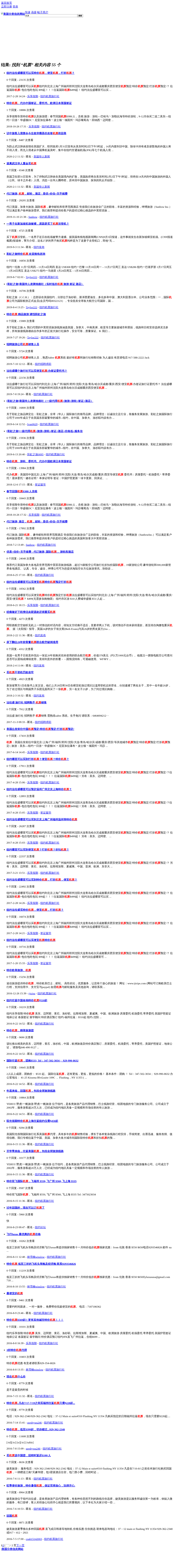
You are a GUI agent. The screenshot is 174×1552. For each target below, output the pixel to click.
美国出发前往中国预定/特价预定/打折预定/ (40, 728)
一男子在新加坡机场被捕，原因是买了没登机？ (38, 223)
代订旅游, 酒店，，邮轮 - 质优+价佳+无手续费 (37, 521)
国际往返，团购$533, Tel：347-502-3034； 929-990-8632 (42, 1060)
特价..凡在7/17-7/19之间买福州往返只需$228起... (41, 1403)
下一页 (20, 1545)
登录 (15, 6)
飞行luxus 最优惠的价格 (24, 1234)
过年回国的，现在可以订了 (26, 1207)
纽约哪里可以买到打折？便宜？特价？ (38, 759)
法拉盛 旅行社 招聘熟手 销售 (27, 702)
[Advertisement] (87, 40)
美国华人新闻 (42, 156)
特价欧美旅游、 (19, 970)
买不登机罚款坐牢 (20, 672)
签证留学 (40, 484)
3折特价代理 (17, 1349)
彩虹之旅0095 (35, 454)
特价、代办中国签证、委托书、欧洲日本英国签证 (39, 103)
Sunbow (32, 216)
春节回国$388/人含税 (22, 491)
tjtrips (32, 993)
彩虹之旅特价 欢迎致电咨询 (26, 253)
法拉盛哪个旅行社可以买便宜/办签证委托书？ (37, 370)
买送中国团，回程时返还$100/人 (29, 1455)
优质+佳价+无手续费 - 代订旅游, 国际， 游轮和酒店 (40, 551)
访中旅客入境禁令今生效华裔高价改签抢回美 (36, 133)
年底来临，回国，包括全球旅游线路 (31, 1090)
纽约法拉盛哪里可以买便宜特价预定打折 (39, 581)
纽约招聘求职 (43, 363)
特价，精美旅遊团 (20, 1030)
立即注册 (6, 6)
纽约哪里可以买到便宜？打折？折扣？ (38, 849)
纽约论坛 (40, 1227)
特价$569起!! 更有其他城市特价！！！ (35, 1319)
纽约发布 (39, 247)
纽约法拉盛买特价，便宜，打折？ (35, 909)
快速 (27, 12)
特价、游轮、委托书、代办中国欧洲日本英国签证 (39, 461)
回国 (12, 1515)
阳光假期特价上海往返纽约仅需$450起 (32, 1120)
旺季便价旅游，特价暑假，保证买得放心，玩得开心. (41, 1485)
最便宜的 (15, 1293)
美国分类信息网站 (12, 1549)
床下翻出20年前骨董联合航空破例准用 (32, 642)
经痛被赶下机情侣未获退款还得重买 (31, 611)
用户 (45, 12)
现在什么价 (16, 1376)
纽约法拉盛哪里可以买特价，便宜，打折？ (40, 72)
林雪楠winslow (36, 1256)
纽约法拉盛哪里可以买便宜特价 (31, 939)
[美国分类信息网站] (13, 13)
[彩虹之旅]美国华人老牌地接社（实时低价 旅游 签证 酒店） (45, 284)
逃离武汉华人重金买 (21, 163)
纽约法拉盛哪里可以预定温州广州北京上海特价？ (39, 789)
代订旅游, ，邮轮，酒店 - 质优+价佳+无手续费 (37, 193)
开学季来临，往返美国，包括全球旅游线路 (35, 1151)
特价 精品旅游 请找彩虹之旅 (26, 314)
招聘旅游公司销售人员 (23, 344)
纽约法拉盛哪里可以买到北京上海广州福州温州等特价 (42, 819)
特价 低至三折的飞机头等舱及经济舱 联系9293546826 (41, 1263)
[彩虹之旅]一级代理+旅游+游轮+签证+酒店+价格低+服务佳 (45, 431)
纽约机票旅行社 (49, 96)
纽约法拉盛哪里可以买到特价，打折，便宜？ (42, 879)
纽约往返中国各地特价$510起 (27, 1000)
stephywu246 (34, 1422)
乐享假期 (32, 96)
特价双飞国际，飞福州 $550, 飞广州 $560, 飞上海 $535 (42, 1181)
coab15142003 (34, 1538)
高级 (34, 12)
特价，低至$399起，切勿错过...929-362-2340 (36, 1429)
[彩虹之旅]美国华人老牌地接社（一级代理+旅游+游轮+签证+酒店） (50, 400)
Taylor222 (31, 277)
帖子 (40, 12)
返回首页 (6, 2)
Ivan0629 (32, 424)
